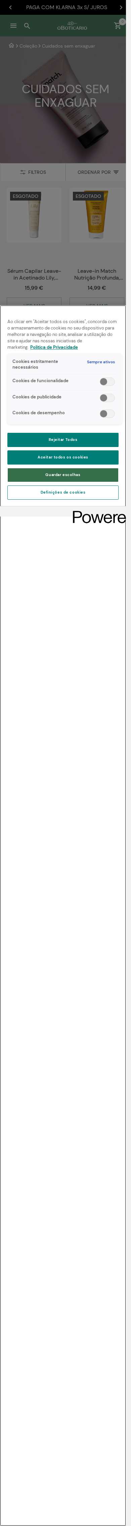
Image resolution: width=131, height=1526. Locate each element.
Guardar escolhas (62, 474)
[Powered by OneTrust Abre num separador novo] (97, 512)
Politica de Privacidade (54, 347)
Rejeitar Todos (63, 439)
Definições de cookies (63, 492)
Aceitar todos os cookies (63, 457)
